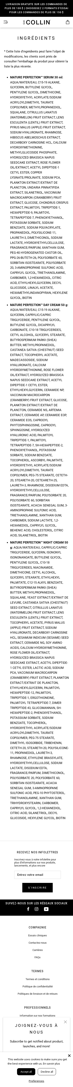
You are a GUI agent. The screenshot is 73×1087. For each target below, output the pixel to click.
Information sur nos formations (37, 1015)
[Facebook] (26, 908)
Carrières (37, 950)
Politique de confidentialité (38, 986)
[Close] (69, 1056)
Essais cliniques (37, 935)
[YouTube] (46, 908)
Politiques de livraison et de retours (38, 993)
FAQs (37, 957)
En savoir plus (51, 1063)
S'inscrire (37, 887)
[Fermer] (65, 1021)
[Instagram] (36, 908)
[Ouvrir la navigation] (6, 22)
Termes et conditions (38, 979)
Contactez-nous (38, 942)
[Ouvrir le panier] (67, 22)
